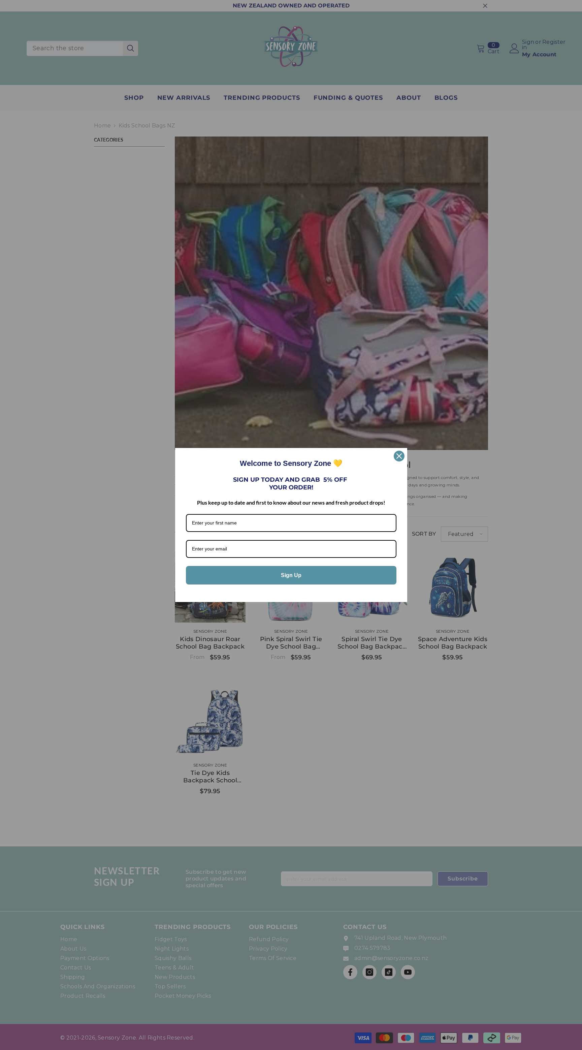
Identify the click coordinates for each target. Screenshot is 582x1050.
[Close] (399, 456)
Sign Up (291, 575)
